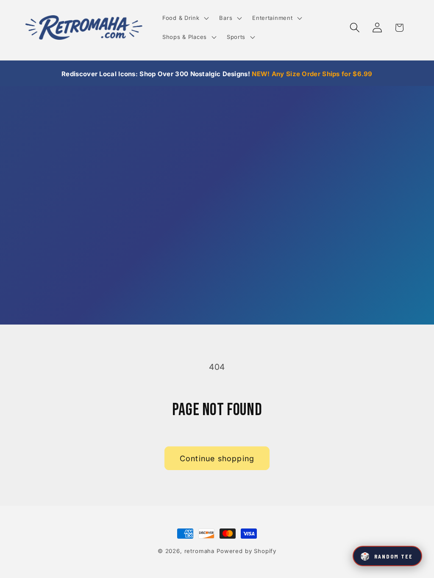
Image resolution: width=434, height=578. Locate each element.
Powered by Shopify (246, 551)
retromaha (199, 551)
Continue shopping (217, 458)
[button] (184, 18)
